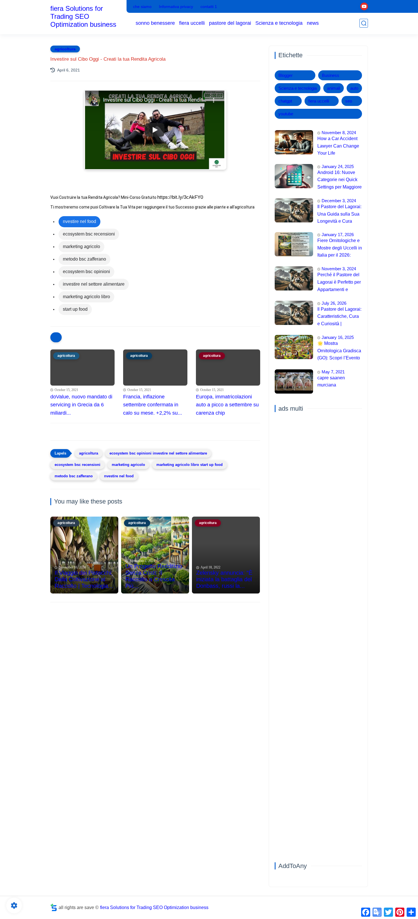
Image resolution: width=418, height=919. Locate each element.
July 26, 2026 (334, 303)
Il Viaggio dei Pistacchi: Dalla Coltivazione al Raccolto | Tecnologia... (84, 579)
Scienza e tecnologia (279, 23)
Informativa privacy (176, 6)
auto (354, 88)
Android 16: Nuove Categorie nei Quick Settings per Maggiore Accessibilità (339, 180)
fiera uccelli (192, 23)
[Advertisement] (155, 651)
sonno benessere (155, 23)
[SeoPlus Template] (53, 907)
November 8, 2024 (339, 132)
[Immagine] (294, 142)
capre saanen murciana (331, 381)
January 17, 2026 (338, 234)
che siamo (142, 6)
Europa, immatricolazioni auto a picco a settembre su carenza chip (227, 405)
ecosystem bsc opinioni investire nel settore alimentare (158, 453)
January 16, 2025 (338, 337)
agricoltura (65, 49)
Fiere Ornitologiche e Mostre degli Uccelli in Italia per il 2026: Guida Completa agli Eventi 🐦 (339, 248)
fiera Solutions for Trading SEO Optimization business (83, 16)
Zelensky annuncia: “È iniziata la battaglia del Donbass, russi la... (224, 579)
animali (333, 88)
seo (348, 101)
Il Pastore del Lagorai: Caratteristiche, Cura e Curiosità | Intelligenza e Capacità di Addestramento (339, 317)
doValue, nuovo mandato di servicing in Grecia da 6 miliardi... (81, 405)
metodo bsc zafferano (74, 476)
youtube (285, 113)
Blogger (285, 75)
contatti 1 (208, 6)
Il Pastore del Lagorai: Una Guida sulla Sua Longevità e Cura (339, 214)
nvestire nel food (119, 476)
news (313, 23)
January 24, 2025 (338, 166)
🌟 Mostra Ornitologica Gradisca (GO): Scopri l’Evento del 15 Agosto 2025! (339, 351)
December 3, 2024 (339, 200)
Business (330, 75)
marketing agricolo (128, 464)
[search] (363, 23)
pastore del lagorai (230, 23)
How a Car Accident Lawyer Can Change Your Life (338, 145)
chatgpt (285, 101)
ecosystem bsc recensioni (77, 464)
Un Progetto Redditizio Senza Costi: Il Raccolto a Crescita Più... (153, 576)
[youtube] (364, 6)
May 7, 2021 (333, 371)
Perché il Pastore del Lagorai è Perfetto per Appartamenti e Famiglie (339, 282)
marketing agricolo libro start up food (189, 464)
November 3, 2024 (339, 268)
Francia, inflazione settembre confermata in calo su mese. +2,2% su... (152, 405)
